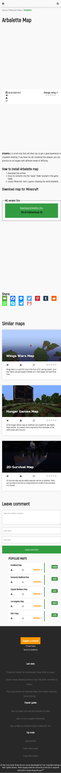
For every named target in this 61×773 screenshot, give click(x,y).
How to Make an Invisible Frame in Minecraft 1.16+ (30, 726)
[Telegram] (23, 303)
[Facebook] (14, 298)
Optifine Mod (30, 741)
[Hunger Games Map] (31, 401)
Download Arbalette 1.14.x (31, 207)
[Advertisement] (30, 56)
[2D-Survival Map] (31, 457)
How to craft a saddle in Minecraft (30, 718)
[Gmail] (31, 303)
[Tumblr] (47, 298)
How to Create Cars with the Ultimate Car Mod (30, 711)
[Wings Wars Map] (31, 345)
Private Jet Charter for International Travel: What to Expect (30, 672)
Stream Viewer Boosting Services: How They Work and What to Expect (31, 681)
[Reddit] (55, 298)
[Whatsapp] (6, 303)
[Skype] (14, 303)
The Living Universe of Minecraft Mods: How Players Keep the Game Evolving (32, 693)
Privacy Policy (30, 646)
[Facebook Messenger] (23, 298)
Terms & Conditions (31, 649)
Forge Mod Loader (30, 755)
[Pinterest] (39, 298)
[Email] (6, 298)
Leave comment (31, 549)
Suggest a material (30, 640)
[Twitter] (31, 298)
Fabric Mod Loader (30, 748)
